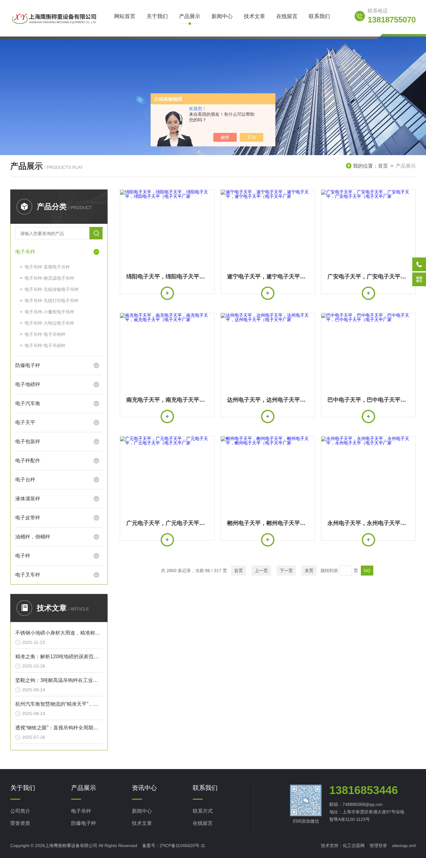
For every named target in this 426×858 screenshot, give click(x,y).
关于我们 (157, 16)
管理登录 (378, 845)
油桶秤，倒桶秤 (32, 536)
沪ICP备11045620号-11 (182, 845)
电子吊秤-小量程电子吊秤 (49, 311)
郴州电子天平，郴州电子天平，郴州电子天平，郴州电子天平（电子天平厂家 (268, 523)
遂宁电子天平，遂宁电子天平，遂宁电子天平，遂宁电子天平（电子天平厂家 (268, 276)
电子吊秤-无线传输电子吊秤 (52, 289)
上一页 (261, 570)
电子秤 (22, 555)
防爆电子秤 (27, 365)
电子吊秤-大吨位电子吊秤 (49, 323)
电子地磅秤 (27, 384)
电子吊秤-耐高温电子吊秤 (49, 278)
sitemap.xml (404, 845)
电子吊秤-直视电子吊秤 (47, 266)
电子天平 (25, 422)
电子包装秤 (27, 441)
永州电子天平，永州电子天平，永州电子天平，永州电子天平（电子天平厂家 (368, 523)
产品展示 (189, 16)
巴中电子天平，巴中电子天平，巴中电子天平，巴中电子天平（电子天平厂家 (368, 400)
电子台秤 (25, 479)
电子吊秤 (25, 251)
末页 (309, 570)
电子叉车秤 (27, 574)
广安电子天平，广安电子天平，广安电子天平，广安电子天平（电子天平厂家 (368, 276)
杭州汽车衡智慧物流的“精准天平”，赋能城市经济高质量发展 (59, 704)
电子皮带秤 (27, 517)
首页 (383, 166)
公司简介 (20, 811)
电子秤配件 (27, 460)
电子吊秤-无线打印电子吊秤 (52, 300)
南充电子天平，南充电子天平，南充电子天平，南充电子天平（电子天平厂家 (167, 400)
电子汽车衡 (27, 403)
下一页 (286, 570)
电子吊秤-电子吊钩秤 (45, 334)
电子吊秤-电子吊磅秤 (45, 345)
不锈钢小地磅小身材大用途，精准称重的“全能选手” (59, 632)
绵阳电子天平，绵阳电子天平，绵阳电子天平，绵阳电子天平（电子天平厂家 (167, 276)
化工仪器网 (354, 845)
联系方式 (203, 811)
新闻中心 (222, 16)
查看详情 (167, 293)
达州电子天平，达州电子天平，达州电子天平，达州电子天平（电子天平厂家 (268, 400)
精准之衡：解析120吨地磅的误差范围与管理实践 (59, 656)
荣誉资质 (20, 823)
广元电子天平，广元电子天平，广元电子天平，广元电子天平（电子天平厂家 (167, 523)
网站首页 (124, 16)
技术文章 (254, 16)
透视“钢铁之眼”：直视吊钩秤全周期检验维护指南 (59, 727)
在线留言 (287, 16)
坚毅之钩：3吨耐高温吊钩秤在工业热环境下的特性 (59, 680)
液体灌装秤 (27, 498)
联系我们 (319, 16)
